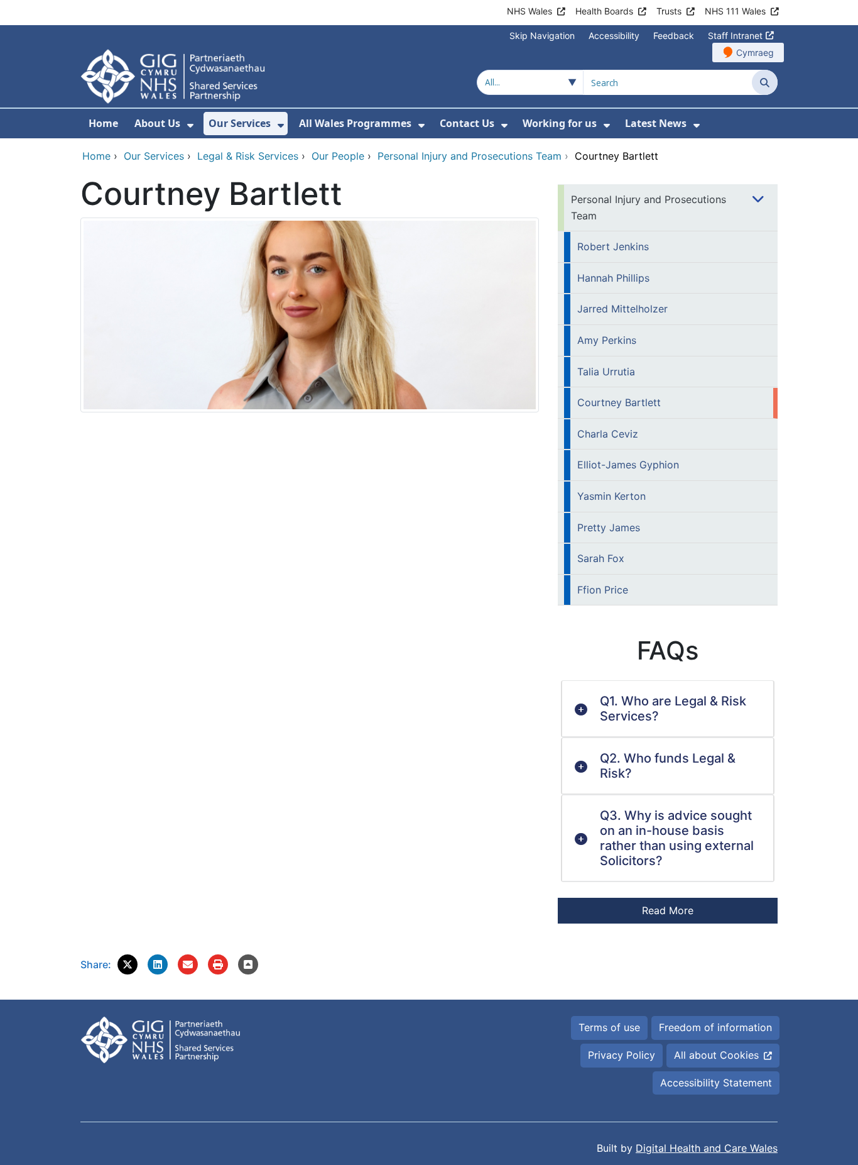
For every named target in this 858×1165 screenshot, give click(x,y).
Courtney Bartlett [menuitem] (619, 402)
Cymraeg (755, 52)
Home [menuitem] (103, 123)
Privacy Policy (621, 1055)
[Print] (218, 964)
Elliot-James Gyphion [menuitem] (628, 464)
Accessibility (614, 35)
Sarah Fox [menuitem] (600, 558)
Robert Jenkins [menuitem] (613, 246)
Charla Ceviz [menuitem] (607, 434)
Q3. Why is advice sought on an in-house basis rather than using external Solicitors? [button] (677, 838)
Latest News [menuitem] (656, 123)
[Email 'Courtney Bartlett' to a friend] (188, 964)
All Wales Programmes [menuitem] (355, 123)
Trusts (669, 11)
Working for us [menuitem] (560, 123)
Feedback (673, 35)
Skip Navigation (542, 35)
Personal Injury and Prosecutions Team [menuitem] (648, 207)
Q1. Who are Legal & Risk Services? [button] (673, 708)
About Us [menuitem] (157, 123)
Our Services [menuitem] (240, 123)
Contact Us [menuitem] (467, 123)
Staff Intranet (735, 35)
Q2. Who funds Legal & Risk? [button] (668, 766)
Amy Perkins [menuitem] (606, 340)
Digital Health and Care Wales (707, 1148)
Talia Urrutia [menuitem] (606, 371)
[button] (127, 964)
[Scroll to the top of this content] (248, 964)
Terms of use (609, 1027)
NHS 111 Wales (735, 11)
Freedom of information (715, 1027)
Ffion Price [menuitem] (602, 589)
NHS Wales (529, 11)
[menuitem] (190, 125)
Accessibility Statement (716, 1082)
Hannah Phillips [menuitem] (613, 278)
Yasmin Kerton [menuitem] (611, 496)
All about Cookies (716, 1055)
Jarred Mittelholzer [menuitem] (622, 308)
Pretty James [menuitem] (608, 527)
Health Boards (604, 11)
